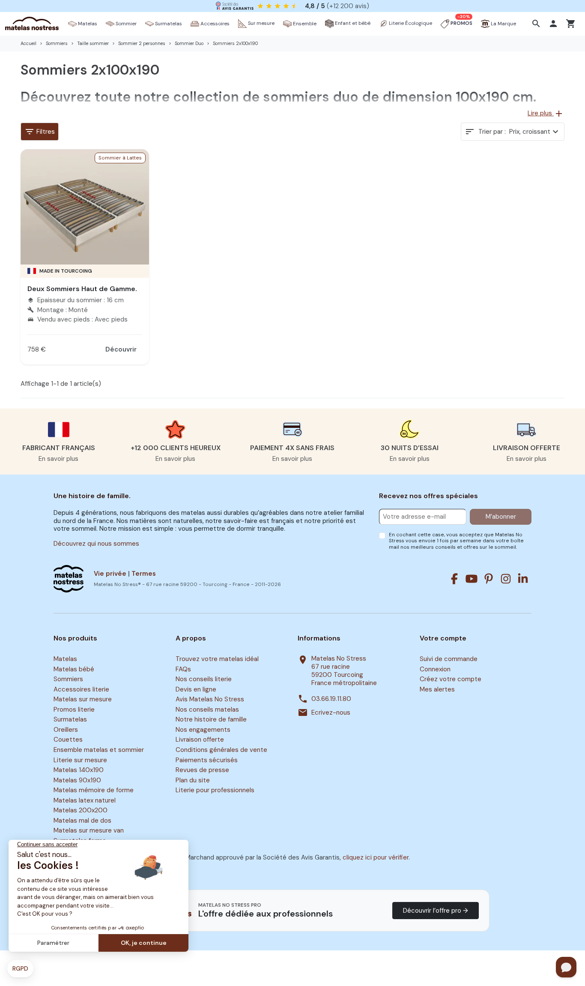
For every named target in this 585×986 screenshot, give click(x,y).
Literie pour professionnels (215, 790)
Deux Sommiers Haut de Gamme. (82, 288)
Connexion (435, 669)
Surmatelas (70, 719)
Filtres (39, 131)
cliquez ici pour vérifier (376, 857)
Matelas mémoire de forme (94, 790)
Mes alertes (437, 689)
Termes (143, 573)
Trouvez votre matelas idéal (217, 659)
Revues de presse (202, 770)
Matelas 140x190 (79, 770)
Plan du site (193, 780)
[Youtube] (471, 579)
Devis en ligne (196, 689)
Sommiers (68, 679)
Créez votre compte (450, 679)
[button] (537, 23)
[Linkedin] (523, 579)
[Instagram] (506, 579)
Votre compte (443, 638)
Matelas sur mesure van (89, 831)
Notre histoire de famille (211, 719)
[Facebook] (454, 579)
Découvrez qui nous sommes (96, 543)
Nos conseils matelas (207, 709)
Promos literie (74, 709)
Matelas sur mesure (83, 699)
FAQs (183, 669)
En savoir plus (58, 458)
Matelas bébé (74, 669)
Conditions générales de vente (221, 750)
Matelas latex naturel (85, 800)
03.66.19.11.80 (331, 699)
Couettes (68, 740)
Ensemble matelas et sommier (99, 750)
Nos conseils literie (204, 679)
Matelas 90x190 (77, 780)
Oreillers (66, 729)
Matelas (65, 659)
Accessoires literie (81, 689)
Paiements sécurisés (207, 760)
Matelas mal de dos (82, 820)
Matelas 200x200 (80, 810)
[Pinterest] (488, 579)
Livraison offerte (200, 740)
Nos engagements (203, 729)
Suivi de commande (449, 659)
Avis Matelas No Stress (210, 699)
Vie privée (110, 573)
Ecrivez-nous (330, 713)
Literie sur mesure (80, 760)
